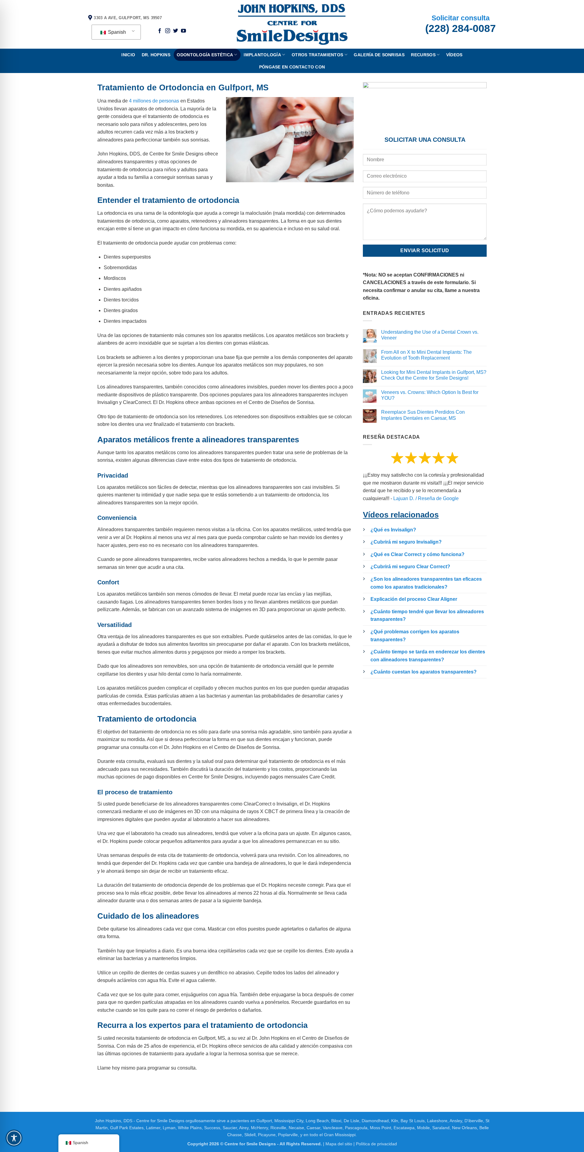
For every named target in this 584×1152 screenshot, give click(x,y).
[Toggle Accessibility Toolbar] (14, 1138)
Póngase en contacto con (292, 66)
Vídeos (454, 54)
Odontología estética (205, 54)
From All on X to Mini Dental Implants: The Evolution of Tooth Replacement (426, 355)
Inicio (128, 54)
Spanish (116, 32)
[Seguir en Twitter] (175, 31)
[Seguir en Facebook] (159, 31)
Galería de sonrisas (379, 54)
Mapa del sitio (338, 1143)
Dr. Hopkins (156, 54)
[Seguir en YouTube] (183, 31)
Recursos (423, 54)
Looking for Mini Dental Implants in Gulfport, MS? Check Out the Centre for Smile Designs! (433, 375)
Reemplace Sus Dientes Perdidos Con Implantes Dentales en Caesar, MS (423, 414)
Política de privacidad (376, 1143)
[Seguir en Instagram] (167, 31)
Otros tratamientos (317, 54)
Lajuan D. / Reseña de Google (426, 498)
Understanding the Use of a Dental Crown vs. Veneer (429, 334)
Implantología (262, 54)
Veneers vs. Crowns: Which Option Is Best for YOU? (429, 395)
